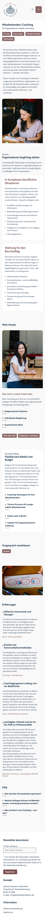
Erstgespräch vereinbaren (28, 435)
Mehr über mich (9, 435)
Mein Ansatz (18, 34)
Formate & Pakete (33, 34)
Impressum (8, 912)
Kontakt (6, 551)
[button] (32, 9)
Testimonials (8, 39)
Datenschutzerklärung (13, 909)
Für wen (6, 34)
